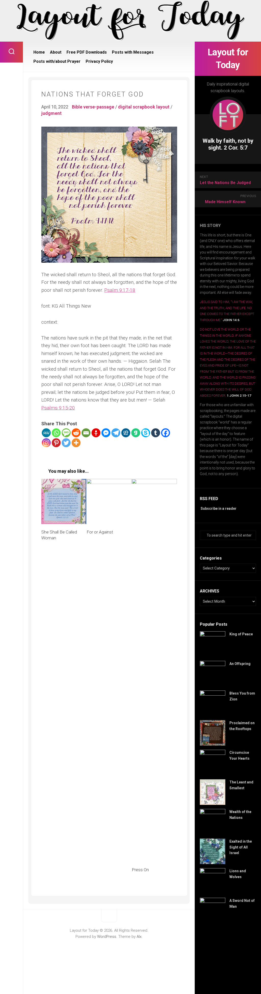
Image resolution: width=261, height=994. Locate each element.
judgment (51, 113)
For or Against (100, 532)
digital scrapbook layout (143, 107)
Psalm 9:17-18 (119, 290)
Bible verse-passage (93, 107)
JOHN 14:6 (231, 320)
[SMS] (66, 432)
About (55, 52)
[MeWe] (46, 432)
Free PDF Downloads (87, 52)
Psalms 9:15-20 (58, 408)
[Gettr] (96, 432)
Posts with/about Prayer (57, 61)
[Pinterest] (56, 442)
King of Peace (241, 634)
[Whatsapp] (56, 432)
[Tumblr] (155, 432)
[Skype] (145, 432)
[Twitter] (66, 442)
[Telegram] (115, 432)
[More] (76, 442)
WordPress (106, 936)
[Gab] (135, 432)
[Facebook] (165, 432)
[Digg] (125, 432)
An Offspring (240, 664)
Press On (140, 869)
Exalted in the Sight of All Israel (240, 847)
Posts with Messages (133, 52)
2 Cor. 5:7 (236, 147)
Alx (139, 936)
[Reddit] (76, 432)
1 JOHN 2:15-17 (239, 395)
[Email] (86, 432)
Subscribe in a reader (219, 508)
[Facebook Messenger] (105, 432)
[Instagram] (46, 442)
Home (39, 52)
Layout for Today (228, 58)
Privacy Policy (99, 61)
